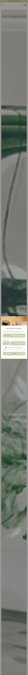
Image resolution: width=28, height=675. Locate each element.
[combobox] (6, 343)
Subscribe (14, 353)
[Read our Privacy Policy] (24, 349)
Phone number (6, 340)
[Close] (25, 318)
